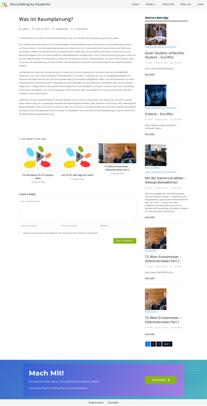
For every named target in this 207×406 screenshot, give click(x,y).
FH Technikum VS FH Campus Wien (38, 176)
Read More (149, 74)
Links (200, 4)
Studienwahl (62, 29)
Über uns (186, 4)
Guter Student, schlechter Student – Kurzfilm (164, 55)
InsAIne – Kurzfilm (159, 114)
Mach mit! (168, 4)
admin (26, 29)
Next (166, 344)
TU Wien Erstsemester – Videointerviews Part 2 (117, 168)
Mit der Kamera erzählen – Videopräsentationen (165, 180)
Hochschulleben (152, 167)
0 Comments (81, 29)
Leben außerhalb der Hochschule (160, 47)
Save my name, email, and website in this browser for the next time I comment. (60, 233)
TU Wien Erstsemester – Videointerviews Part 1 (163, 319)
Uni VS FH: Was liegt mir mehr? (77, 175)
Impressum (96, 402)
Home (135, 4)
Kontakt (113, 402)
